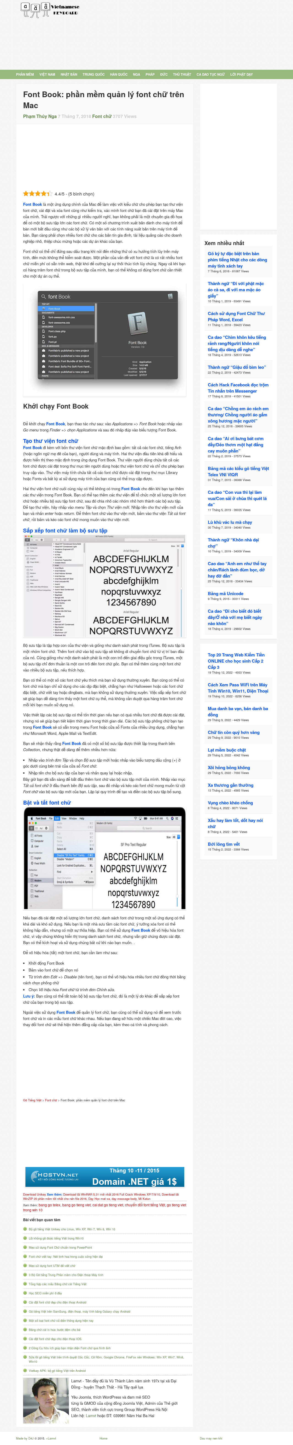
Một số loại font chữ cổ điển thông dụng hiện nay (61, 1320)
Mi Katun (144, 1198)
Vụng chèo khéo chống (230, 803)
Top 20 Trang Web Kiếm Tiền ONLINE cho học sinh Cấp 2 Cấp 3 (236, 661)
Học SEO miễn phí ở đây (45, 1293)
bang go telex (49, 1204)
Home (103, 1438)
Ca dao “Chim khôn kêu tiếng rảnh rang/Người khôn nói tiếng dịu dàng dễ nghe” (237, 343)
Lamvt (91, 1415)
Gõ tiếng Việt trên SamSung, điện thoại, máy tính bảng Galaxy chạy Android (79, 1311)
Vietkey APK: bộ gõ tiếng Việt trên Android (57, 1370)
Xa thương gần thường (230, 785)
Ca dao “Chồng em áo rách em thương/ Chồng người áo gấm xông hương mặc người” (238, 414)
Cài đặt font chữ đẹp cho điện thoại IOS (55, 1339)
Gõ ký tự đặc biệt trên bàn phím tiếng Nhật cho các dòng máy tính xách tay (237, 259)
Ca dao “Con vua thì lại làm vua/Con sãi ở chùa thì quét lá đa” (237, 498)
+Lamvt (51, 1438)
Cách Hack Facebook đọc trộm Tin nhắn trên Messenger (238, 388)
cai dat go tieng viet (107, 1204)
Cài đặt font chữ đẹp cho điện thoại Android (57, 1302)
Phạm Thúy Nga (40, 116)
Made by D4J (25, 1438)
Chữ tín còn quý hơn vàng (234, 732)
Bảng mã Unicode (225, 593)
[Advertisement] (188, 34)
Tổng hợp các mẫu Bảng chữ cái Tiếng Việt (58, 1284)
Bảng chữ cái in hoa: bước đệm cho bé (54, 1329)
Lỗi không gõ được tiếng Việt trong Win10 (56, 1238)
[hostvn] (104, 1176)
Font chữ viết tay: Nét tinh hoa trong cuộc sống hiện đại (66, 1256)
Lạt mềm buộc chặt (227, 750)
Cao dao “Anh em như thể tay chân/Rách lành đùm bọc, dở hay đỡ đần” (237, 569)
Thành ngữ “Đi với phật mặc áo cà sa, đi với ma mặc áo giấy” (236, 289)
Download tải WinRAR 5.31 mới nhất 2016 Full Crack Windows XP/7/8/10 (111, 1194)
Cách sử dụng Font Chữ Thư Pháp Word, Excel (236, 316)
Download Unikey (34, 1194)
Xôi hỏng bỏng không (229, 767)
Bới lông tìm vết (224, 844)
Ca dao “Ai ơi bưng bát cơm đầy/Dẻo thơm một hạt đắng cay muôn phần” (236, 444)
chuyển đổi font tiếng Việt (145, 1204)
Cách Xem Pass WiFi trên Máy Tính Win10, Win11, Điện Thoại (238, 688)
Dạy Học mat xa (99, 1198)
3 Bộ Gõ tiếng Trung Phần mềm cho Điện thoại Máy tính (66, 1275)
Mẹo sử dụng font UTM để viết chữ (52, 1265)
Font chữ (102, 116)
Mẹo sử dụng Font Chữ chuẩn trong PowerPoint (60, 1247)
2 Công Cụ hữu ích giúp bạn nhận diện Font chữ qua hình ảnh (70, 1348)
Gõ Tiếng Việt (50, 10)
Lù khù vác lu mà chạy (230, 522)
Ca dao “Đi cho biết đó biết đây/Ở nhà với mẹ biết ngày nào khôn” (235, 617)
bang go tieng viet (76, 1204)
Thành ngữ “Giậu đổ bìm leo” (237, 367)
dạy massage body (124, 1198)
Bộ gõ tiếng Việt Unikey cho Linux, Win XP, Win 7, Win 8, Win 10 (72, 1229)
